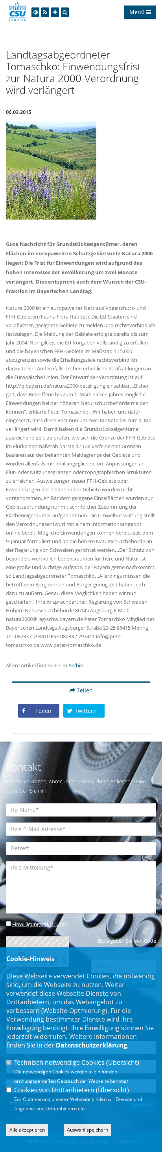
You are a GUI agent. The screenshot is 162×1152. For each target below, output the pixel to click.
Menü (137, 12)
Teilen (84, 690)
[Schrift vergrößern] (55, 12)
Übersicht (122, 1062)
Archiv (75, 665)
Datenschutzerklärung (91, 1045)
